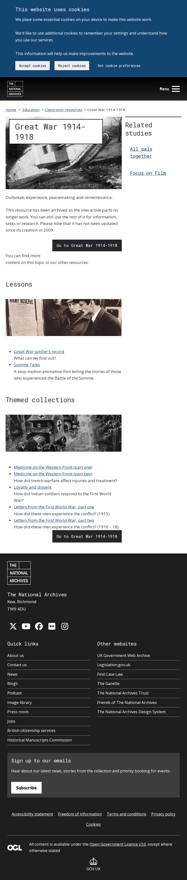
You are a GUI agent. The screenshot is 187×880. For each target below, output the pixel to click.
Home (11, 109)
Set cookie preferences (119, 65)
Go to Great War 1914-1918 (86, 245)
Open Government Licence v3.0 (118, 844)
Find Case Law (110, 674)
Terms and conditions (126, 814)
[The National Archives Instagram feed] (65, 626)
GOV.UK (93, 868)
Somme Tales (27, 364)
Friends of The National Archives (127, 702)
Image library (19, 702)
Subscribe (26, 788)
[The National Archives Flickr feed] (52, 626)
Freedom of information (80, 814)
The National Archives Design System (131, 711)
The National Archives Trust (123, 693)
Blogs (12, 683)
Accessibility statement (32, 814)
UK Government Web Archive (123, 655)
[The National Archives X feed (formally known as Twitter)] (13, 626)
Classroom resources (63, 109)
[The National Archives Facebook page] (39, 626)
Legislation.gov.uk (113, 664)
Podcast (14, 693)
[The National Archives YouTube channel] (26, 626)
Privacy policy (163, 814)
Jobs (11, 721)
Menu (164, 88)
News (12, 674)
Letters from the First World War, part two (54, 520)
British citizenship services (31, 730)
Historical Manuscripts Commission (39, 740)
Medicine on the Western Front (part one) (53, 467)
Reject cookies (72, 65)
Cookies (93, 824)
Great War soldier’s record (39, 351)
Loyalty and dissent (32, 487)
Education (31, 109)
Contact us (17, 664)
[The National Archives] (15, 89)
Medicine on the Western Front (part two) (53, 474)
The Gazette (108, 683)
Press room (17, 711)
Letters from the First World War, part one (54, 507)
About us (15, 655)
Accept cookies (32, 65)
